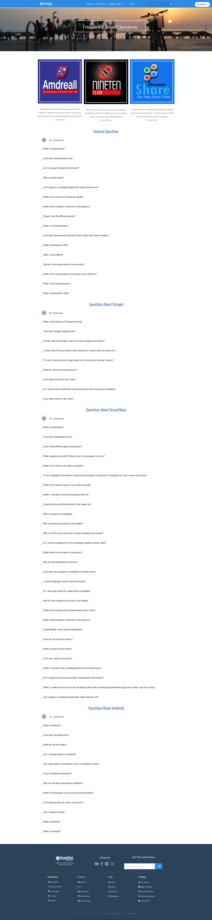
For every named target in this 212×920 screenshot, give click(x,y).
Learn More (60, 119)
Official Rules (131, 913)
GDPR (123, 913)
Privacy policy (96, 913)
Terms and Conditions (112, 913)
